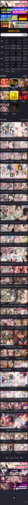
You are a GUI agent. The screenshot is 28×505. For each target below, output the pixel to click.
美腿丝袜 (7, 60)
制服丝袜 (7, 54)
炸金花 (12, 42)
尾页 (21, 458)
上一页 (11, 458)
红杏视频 (7, 71)
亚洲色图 (13, 57)
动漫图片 (25, 57)
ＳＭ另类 (25, 48)
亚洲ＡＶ (7, 46)
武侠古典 (25, 63)
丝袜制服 (13, 48)
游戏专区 (25, 40)
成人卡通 (19, 51)
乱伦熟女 (19, 54)
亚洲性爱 (7, 51)
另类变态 (25, 54)
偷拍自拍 (13, 51)
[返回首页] (26, 502)
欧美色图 (19, 57)
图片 (2, 58)
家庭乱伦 (13, 63)
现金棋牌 (19, 42)
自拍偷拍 (13, 46)
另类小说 (13, 65)
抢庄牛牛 (25, 42)
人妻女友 (19, 63)
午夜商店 (13, 69)
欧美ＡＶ (19, 46)
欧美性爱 (25, 51)
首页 (7, 458)
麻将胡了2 (7, 42)
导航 (2, 70)
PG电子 (7, 40)
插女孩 (6, 69)
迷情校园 (7, 65)
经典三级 (13, 54)
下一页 (16, 458)
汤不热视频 (24, 69)
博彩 (2, 41)
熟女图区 (19, 60)
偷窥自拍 (7, 57)
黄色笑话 (19, 65)
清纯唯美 (13, 60)
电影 (2, 52)
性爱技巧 (25, 65)
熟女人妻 (7, 48)
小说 (2, 64)
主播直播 (19, 48)
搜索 (25, 34)
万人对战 (19, 40)
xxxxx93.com (14, 31)
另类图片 (25, 60)
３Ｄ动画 (25, 46)
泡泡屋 (12, 71)
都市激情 (7, 63)
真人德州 (13, 40)
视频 (2, 47)
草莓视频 (19, 69)
